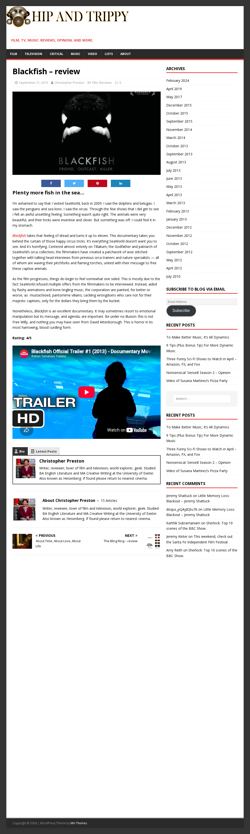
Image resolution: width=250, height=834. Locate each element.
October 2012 (177, 243)
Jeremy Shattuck (179, 495)
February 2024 (177, 80)
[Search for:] (202, 399)
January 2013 (176, 219)
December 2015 (179, 105)
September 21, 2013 (33, 82)
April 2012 (174, 268)
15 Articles (109, 500)
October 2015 (177, 113)
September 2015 (179, 121)
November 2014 (179, 129)
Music (75, 54)
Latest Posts (46, 451)
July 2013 (173, 170)
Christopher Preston (69, 82)
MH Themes (79, 823)
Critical (56, 54)
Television (33, 54)
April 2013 (174, 194)
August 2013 (176, 162)
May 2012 (174, 260)
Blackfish (19, 235)
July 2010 (173, 276)
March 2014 (175, 137)
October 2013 (177, 146)
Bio (22, 451)
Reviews (105, 82)
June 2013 (174, 178)
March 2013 (175, 203)
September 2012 (179, 252)
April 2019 (174, 88)
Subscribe (181, 310)
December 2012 (179, 227)
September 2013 (179, 154)
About (125, 54)
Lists (109, 54)
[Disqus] (86, 622)
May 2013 (174, 186)
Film (13, 54)
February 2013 (177, 211)
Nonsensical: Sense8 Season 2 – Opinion (198, 372)
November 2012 (179, 235)
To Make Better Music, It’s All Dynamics (197, 337)
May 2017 (174, 97)
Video (92, 54)
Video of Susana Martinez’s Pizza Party (197, 380)
